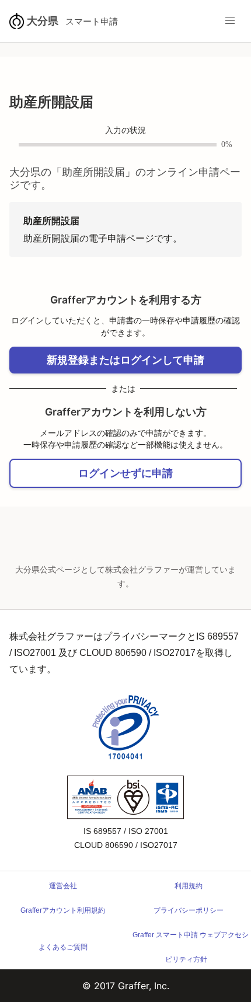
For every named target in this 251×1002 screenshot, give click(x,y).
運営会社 (63, 886)
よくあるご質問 (63, 947)
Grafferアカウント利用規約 (62, 910)
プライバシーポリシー (189, 910)
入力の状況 (125, 130)
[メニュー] (230, 21)
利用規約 (189, 886)
